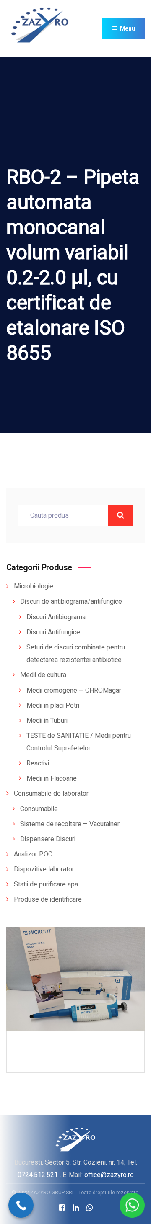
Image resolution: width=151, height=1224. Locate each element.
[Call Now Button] (21, 1205)
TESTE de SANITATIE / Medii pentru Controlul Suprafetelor (78, 742)
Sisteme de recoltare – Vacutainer (70, 824)
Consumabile (39, 809)
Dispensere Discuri (48, 839)
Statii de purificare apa (46, 884)
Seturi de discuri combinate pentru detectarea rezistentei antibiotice (75, 653)
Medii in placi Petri (52, 706)
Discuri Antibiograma (56, 617)
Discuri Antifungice (53, 632)
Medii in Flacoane (51, 778)
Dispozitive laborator (44, 869)
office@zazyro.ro (109, 1175)
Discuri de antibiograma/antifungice (71, 602)
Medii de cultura (43, 675)
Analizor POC (33, 854)
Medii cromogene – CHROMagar (73, 690)
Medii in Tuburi (47, 721)
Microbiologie (33, 586)
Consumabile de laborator (51, 794)
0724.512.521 (38, 1175)
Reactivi (37, 763)
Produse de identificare (48, 899)
